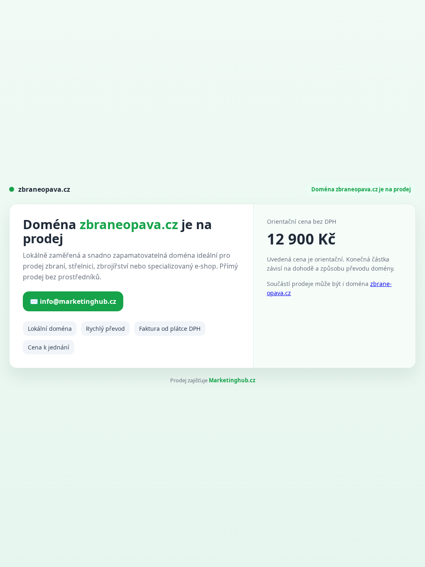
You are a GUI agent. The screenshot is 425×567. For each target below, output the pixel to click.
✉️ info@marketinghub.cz (73, 301)
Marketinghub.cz (232, 380)
